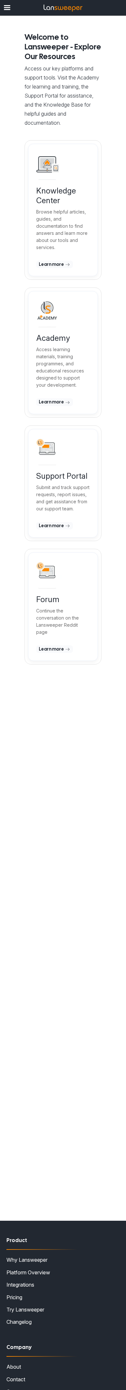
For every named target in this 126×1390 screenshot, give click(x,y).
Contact (15, 1379)
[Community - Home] (63, 8)
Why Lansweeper (26, 1260)
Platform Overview (28, 1272)
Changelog (19, 1322)
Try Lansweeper (25, 1309)
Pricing (14, 1297)
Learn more (52, 264)
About (13, 1367)
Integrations (20, 1284)
